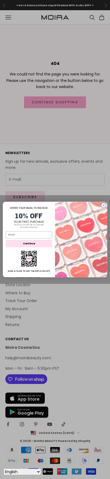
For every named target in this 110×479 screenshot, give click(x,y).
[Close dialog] (103, 205)
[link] (29, 258)
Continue (29, 243)
